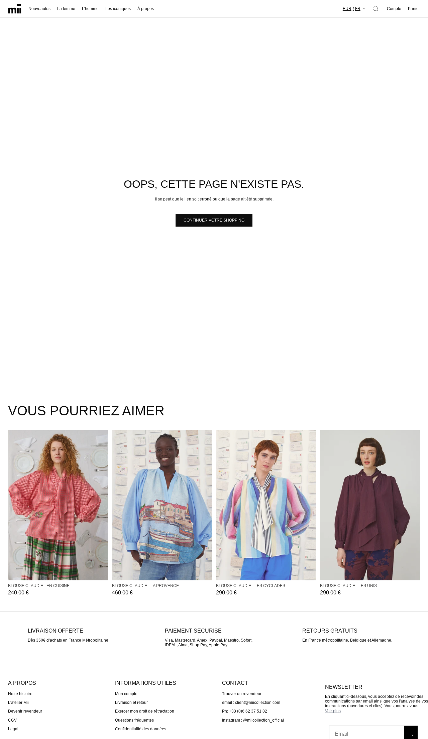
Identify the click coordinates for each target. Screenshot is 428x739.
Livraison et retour (131, 702)
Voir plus (333, 711)
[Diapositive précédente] (15, 505)
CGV (12, 720)
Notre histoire (20, 693)
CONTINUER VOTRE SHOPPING (214, 220)
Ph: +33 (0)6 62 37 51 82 (244, 711)
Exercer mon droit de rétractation (144, 711)
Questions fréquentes (134, 720)
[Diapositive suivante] (101, 505)
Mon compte (126, 693)
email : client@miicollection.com (251, 702)
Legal (13, 729)
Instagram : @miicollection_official (253, 720)
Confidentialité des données (140, 729)
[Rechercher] (375, 8)
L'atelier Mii (18, 702)
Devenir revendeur (25, 711)
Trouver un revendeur (241, 693)
